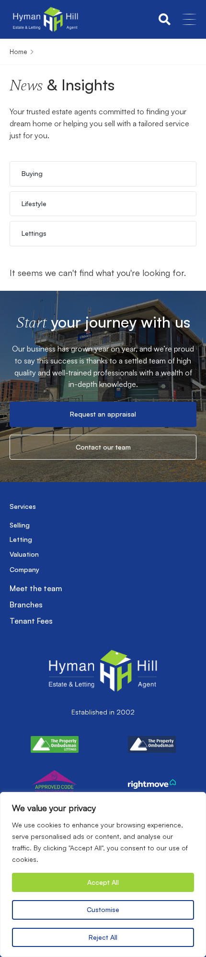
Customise (103, 909)
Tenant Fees (31, 621)
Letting (21, 539)
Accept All (103, 882)
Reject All (103, 937)
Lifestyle (34, 203)
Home (18, 51)
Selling (20, 525)
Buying (32, 173)
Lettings (34, 233)
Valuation (24, 554)
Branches (26, 604)
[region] (103, 874)
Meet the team (36, 588)
